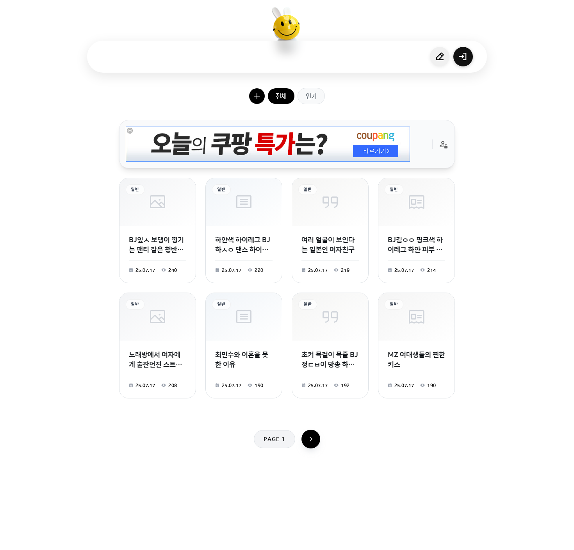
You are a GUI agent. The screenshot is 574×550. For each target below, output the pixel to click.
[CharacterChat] (331, 539)
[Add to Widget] (366, 539)
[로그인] (463, 56)
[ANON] (279, 539)
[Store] (262, 539)
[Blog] (314, 539)
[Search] (245, 539)
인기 (311, 96)
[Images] (296, 539)
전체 (281, 96)
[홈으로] (287, 29)
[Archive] (348, 539)
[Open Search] (207, 539)
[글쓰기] (439, 56)
